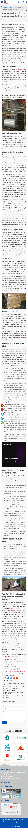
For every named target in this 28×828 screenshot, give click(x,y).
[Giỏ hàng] (22, 2)
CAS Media (17, 826)
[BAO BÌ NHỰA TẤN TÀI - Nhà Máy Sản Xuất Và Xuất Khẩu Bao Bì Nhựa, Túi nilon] (6, 2)
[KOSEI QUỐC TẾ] (7, 748)
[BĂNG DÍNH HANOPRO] (21, 738)
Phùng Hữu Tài (10, 24)
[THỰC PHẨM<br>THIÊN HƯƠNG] (21, 748)
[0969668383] (2, 422)
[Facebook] (2, 414)
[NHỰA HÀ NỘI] (7, 738)
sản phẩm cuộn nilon (10, 673)
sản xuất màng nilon (10, 675)
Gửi (4, 723)
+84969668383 (11, 776)
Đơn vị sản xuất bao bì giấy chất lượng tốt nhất (14, 686)
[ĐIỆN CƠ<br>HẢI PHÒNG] (21, 757)
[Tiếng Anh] (2, 409)
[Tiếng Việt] (2, 405)
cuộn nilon (7, 656)
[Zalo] (2, 418)
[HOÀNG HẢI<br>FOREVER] (7, 757)
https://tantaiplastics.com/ (17, 671)
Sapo (17, 822)
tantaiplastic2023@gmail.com (12, 778)
